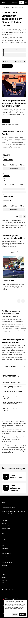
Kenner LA (7, 201)
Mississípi (14, 7)
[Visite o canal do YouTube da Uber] (6, 590)
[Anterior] (19, 301)
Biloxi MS (6, 155)
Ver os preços (7, 66)
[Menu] (26, 2)
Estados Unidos (6, 7)
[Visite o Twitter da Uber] (13, 590)
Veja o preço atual (14, 168)
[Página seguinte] (24, 216)
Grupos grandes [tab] (6, 252)
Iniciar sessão (14, 2)
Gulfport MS (8, 160)
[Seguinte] (23, 301)
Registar (21, 2)
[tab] (25, 252)
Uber (3, 2)
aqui (23, 610)
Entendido (22, 614)
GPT (4, 180)
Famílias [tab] (13, 252)
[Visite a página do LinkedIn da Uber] (2, 590)
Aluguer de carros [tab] (19, 252)
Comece (6, 121)
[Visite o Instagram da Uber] (9, 590)
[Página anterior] (20, 216)
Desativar (15, 614)
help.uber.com (9, 439)
